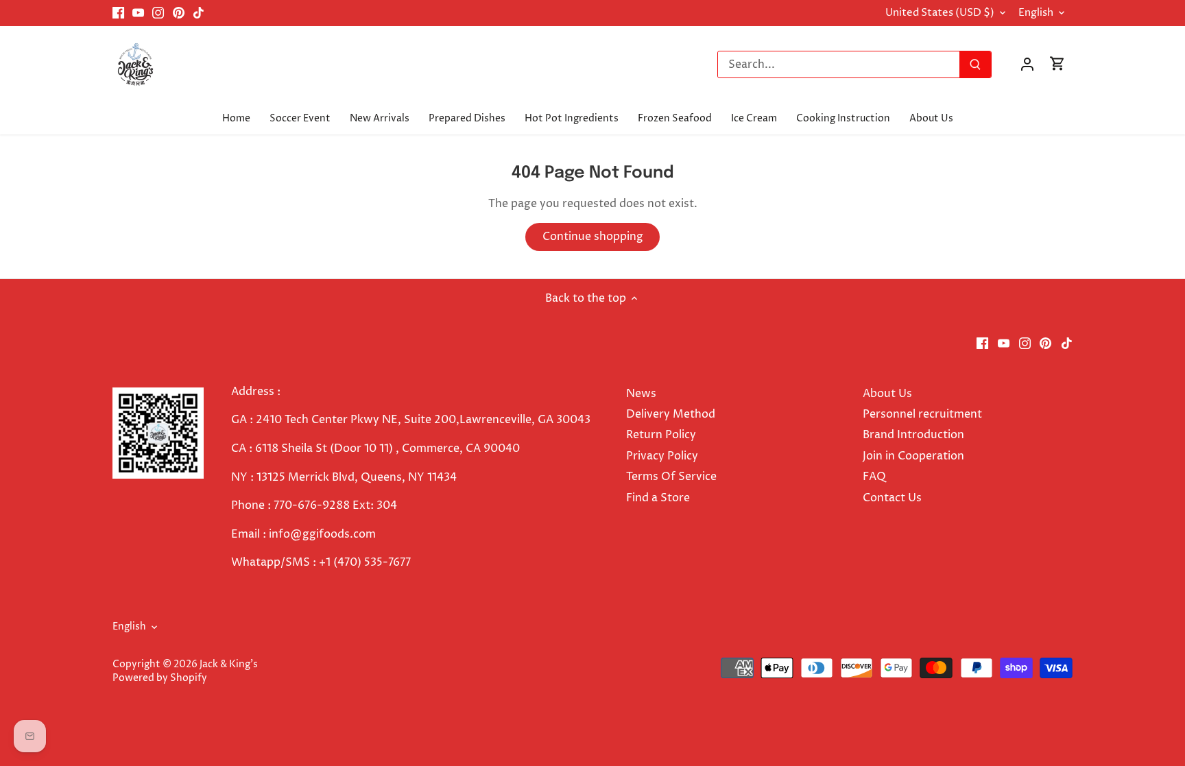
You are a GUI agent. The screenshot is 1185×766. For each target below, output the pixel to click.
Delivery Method (670, 414)
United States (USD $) (939, 13)
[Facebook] (118, 13)
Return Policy (661, 434)
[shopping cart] (1057, 64)
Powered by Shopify (159, 678)
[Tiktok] (198, 13)
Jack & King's (229, 664)
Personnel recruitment (922, 414)
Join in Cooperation (913, 456)
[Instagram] (158, 13)
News (641, 393)
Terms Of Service (671, 476)
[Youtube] (138, 13)
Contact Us (892, 497)
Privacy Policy (662, 456)
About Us (887, 393)
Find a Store (658, 497)
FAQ (874, 476)
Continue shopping (592, 236)
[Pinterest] (178, 13)
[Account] (1027, 64)
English (1035, 13)
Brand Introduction (915, 434)
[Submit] (975, 64)
